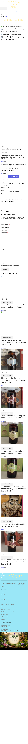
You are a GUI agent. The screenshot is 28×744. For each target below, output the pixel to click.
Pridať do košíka (13, 176)
